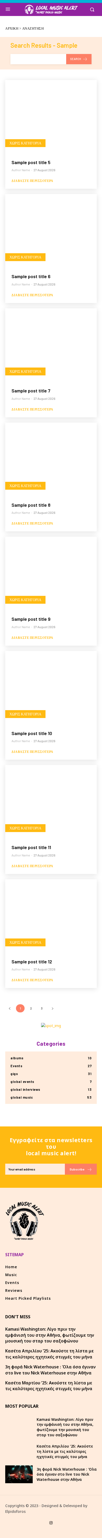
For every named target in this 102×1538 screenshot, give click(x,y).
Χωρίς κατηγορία (25, 143)
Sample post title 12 (32, 961)
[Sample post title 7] (51, 345)
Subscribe (77, 1169)
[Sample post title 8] (51, 459)
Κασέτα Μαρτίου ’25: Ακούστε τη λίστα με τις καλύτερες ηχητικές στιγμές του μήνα (48, 1385)
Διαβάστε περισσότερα (32, 180)
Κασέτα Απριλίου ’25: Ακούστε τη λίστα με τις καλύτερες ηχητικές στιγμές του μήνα (49, 1353)
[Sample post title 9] (51, 573)
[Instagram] (51, 1523)
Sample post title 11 (31, 847)
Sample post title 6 (31, 276)
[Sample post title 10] (51, 687)
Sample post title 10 (32, 733)
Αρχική (11, 28)
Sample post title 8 (31, 505)
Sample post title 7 (31, 390)
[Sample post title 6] (51, 230)
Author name (21, 170)
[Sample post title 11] (51, 801)
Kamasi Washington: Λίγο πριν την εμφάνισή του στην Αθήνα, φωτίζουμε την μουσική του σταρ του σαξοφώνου (49, 1335)
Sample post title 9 (31, 619)
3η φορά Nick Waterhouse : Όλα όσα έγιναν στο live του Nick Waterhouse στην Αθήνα (50, 1369)
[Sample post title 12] (51, 916)
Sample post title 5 (31, 162)
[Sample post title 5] (51, 116)
